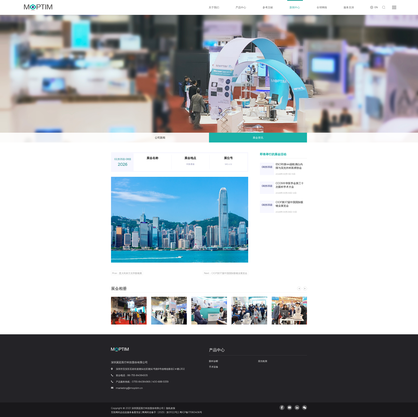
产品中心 (241, 7)
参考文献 (268, 7)
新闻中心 (294, 7)
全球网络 (322, 7)
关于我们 (214, 7)
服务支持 (349, 7)
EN (376, 7)
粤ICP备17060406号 (191, 412)
